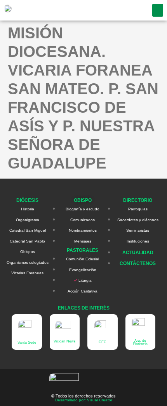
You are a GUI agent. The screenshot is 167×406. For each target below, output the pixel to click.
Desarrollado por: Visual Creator (83, 400)
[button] (157, 10)
